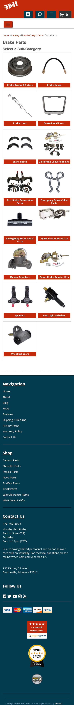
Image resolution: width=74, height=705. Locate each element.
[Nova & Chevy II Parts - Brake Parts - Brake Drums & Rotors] (20, 82)
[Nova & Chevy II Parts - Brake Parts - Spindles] (19, 309)
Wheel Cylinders (20, 353)
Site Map (58, 703)
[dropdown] (51, 14)
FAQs (6, 408)
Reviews (8, 414)
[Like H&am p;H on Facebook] (4, 596)
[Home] (11, 5)
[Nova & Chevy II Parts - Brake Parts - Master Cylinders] (20, 274)
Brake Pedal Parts (54, 123)
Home (6, 391)
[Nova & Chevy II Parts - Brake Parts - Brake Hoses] (54, 82)
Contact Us (9, 437)
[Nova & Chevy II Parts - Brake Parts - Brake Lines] (20, 120)
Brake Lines (20, 123)
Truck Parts (10, 489)
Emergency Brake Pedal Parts (19, 240)
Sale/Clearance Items (16, 494)
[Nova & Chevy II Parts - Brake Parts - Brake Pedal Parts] (54, 120)
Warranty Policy (12, 431)
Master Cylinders (20, 277)
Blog (5, 402)
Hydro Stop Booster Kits (54, 238)
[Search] (38, 13)
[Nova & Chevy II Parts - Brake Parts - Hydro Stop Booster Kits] (54, 222)
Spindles (20, 315)
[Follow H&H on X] (9, 596)
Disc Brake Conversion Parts (20, 202)
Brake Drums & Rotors (20, 85)
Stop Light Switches (54, 315)
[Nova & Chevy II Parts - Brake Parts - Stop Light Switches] (54, 312)
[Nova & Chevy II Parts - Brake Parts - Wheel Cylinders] (20, 351)
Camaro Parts (11, 460)
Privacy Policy (11, 425)
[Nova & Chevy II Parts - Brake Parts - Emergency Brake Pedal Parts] (20, 235)
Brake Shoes (20, 161)
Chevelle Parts (12, 466)
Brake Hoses (54, 85)
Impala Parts (10, 471)
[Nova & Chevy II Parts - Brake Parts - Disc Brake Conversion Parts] (20, 197)
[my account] (28, 14)
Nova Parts (10, 477)
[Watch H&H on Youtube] (15, 596)
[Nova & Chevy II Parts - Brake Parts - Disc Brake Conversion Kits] (54, 158)
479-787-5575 (12, 523)
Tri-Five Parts (11, 483)
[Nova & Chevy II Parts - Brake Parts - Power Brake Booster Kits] (54, 271)
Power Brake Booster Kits (54, 277)
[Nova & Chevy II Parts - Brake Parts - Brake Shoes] (20, 158)
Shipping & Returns (14, 420)
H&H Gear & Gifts (14, 500)
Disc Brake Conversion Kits (54, 161)
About (6, 397)
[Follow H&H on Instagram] (20, 596)
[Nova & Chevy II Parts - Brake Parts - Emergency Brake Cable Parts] (54, 197)
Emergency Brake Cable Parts (54, 202)
